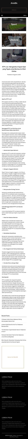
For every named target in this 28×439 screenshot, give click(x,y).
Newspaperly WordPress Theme (16, 436)
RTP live (22, 89)
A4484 (14, 3)
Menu (25, 15)
